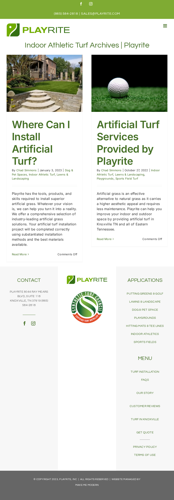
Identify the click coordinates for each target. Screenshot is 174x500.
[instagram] (33, 323)
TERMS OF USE (145, 455)
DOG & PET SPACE (145, 309)
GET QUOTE (145, 432)
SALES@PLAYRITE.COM (100, 13)
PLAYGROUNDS (145, 317)
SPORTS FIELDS (145, 342)
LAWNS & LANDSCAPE (145, 301)
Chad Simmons (26, 170)
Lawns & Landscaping (130, 174)
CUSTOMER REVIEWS (145, 406)
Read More (19, 254)
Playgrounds (105, 178)
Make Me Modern (87, 485)
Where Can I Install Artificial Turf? (41, 142)
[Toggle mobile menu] (165, 26)
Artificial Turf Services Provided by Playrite (128, 142)
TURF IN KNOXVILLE (145, 419)
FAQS (145, 379)
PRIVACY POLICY (145, 446)
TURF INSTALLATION (145, 371)
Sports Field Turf (126, 178)
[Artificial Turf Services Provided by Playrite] (129, 83)
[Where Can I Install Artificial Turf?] (45, 83)
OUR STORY (145, 393)
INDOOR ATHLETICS (145, 334)
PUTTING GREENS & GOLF (145, 293)
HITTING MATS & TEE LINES (145, 325)
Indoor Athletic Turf (42, 174)
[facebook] (24, 323)
